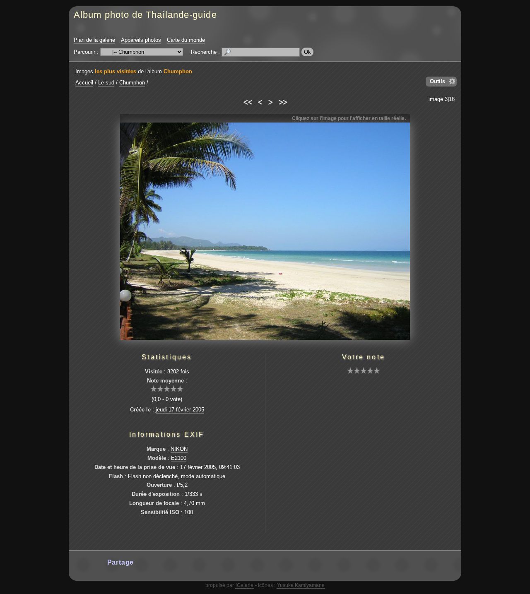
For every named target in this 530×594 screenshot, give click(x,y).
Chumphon (178, 71)
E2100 (178, 458)
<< (247, 101)
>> (282, 101)
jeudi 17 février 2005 (180, 409)
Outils (437, 81)
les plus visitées (115, 71)
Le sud (106, 82)
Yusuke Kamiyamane (301, 585)
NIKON (179, 449)
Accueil (84, 82)
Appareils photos (141, 40)
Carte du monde (186, 40)
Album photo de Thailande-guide (145, 15)
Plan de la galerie (94, 40)
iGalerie (244, 585)
